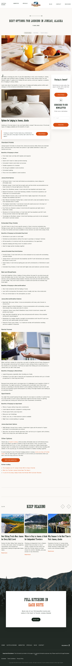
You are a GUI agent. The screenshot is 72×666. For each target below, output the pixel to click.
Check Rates (41, 134)
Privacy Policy (20, 658)
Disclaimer (3, 658)
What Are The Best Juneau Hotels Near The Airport (16, 470)
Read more (4, 553)
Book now (68, 4)
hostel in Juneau (13, 442)
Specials (25, 3)
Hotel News (35, 32)
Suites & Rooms (12, 645)
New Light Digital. (59, 662)
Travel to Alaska (44, 32)
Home (3, 645)
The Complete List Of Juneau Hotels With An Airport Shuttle (19, 468)
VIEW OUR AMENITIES (11, 460)
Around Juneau (28, 32)
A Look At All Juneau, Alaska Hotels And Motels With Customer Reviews (22, 472)
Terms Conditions (11, 658)
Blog (50, 4)
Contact (58, 4)
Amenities (16, 3)
